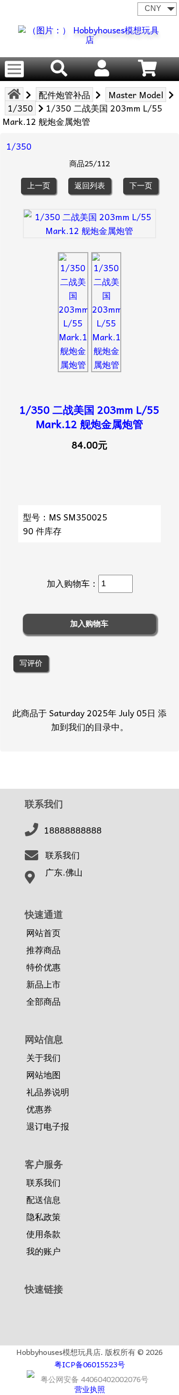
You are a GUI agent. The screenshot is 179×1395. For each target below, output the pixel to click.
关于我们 (43, 1057)
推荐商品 (43, 950)
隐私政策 (43, 1217)
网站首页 (43, 933)
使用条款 (43, 1234)
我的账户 (43, 1251)
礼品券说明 (47, 1092)
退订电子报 (47, 1126)
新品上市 (43, 984)
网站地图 (43, 1075)
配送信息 (43, 1199)
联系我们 (62, 855)
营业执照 (89, 1389)
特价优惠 (43, 967)
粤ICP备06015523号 (89, 1364)
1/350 (20, 108)
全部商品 (43, 1001)
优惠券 (39, 1109)
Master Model (135, 95)
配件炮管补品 (64, 95)
